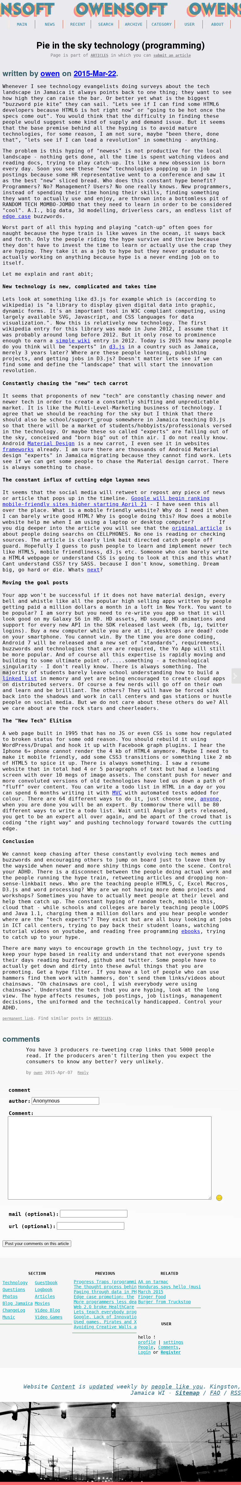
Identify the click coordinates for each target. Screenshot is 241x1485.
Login (144, 1352)
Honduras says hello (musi (169, 1286)
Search (105, 24)
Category (162, 24)
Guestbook (46, 1282)
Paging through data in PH (105, 1291)
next (93, 570)
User (190, 24)
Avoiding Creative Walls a (105, 1326)
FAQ (215, 1393)
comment (19, 1090)
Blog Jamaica (18, 1303)
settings (173, 1342)
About (217, 24)
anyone (209, 799)
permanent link (18, 1018)
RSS (236, 1393)
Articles (99, 55)
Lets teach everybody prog (105, 1311)
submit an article (172, 55)
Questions (14, 1289)
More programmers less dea (105, 1301)
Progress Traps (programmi (105, 1281)
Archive (133, 24)
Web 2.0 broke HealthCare (104, 1306)
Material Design (51, 443)
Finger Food (152, 1296)
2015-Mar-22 (95, 73)
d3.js (117, 347)
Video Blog (47, 1310)
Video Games (48, 1317)
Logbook (43, 1289)
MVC (117, 793)
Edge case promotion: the (104, 1296)
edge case (17, 216)
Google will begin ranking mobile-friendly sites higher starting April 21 (106, 501)
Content (63, 1386)
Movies (42, 1303)
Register (171, 1352)
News (50, 24)
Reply (83, 1073)
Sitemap (187, 1393)
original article (197, 528)
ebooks (190, 931)
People (145, 1347)
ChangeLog (14, 1310)
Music (9, 1317)
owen (50, 73)
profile (147, 1342)
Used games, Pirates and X (105, 1321)
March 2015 (150, 1291)
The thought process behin (105, 1286)
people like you (177, 1386)
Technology (15, 1282)
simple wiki (73, 341)
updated (101, 1386)
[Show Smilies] (219, 1198)
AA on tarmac (153, 1281)
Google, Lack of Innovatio (105, 1316)
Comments (168, 1347)
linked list (20, 678)
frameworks (18, 449)
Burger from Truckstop (164, 1301)
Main (22, 24)
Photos (10, 1296)
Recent (77, 24)
